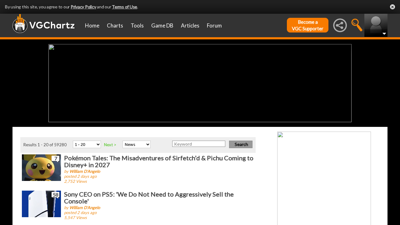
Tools (137, 25)
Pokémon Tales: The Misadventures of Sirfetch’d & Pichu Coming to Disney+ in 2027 (158, 161)
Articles (190, 25)
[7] (41, 167)
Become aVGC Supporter (307, 25)
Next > (110, 144)
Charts (115, 25)
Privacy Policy (83, 6)
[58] (41, 203)
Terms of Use (124, 6)
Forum (214, 25)
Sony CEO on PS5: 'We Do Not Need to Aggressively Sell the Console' (149, 197)
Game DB (162, 25)
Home (92, 25)
